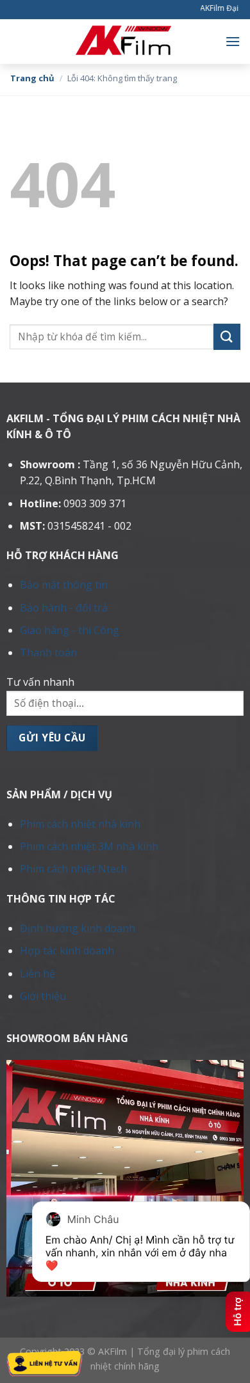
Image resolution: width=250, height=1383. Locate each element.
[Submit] (226, 337)
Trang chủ (32, 78)
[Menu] (232, 41)
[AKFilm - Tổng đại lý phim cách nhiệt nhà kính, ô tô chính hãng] (125, 41)
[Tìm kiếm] (14, 41)
